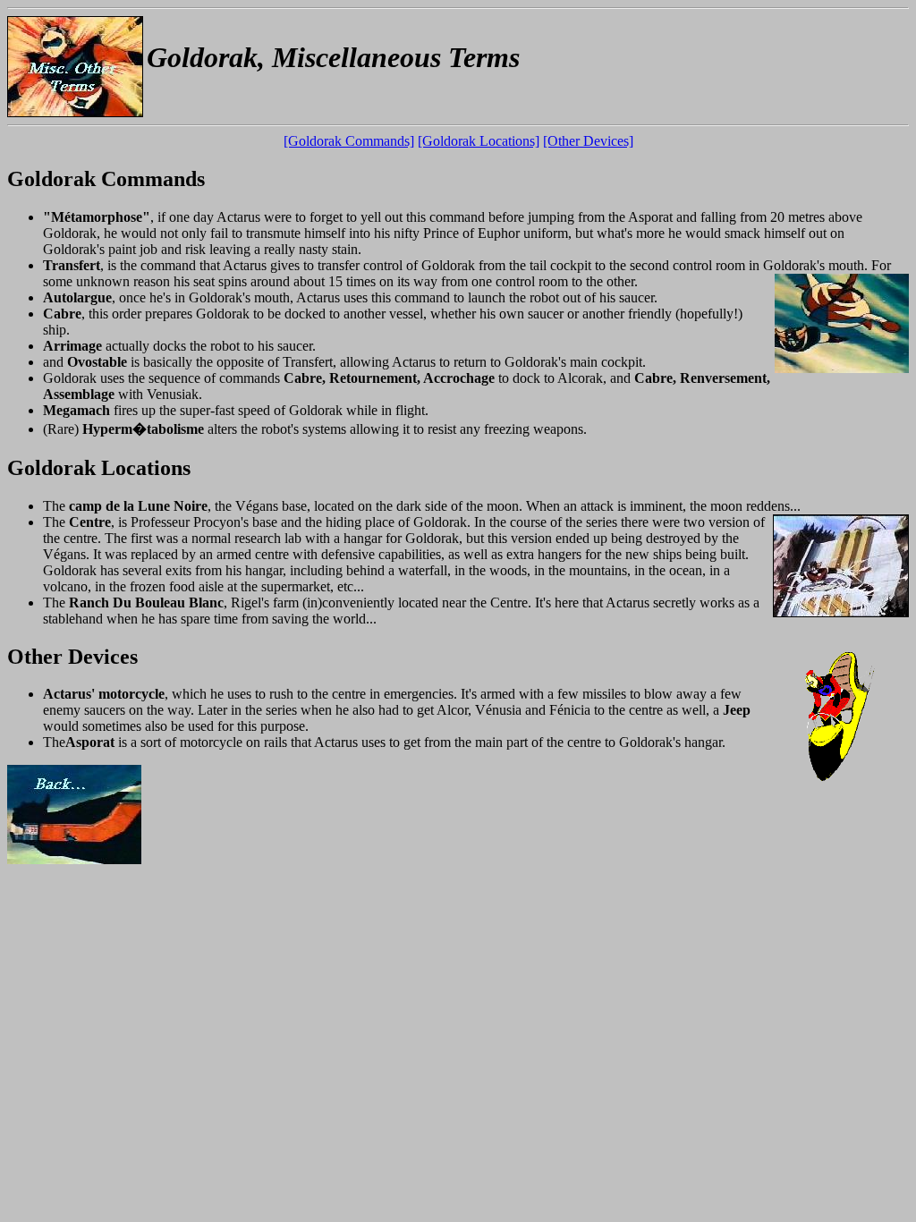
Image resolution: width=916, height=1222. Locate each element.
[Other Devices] (588, 141)
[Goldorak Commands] (349, 141)
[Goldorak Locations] (478, 141)
